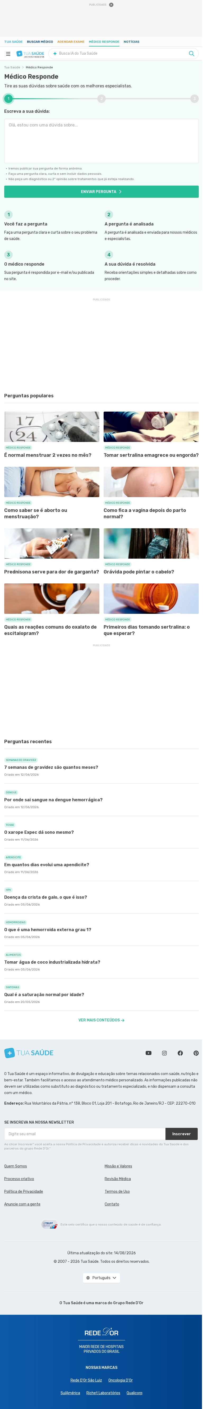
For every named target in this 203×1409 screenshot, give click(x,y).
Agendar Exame (71, 42)
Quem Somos (15, 1166)
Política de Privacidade (23, 1191)
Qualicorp (134, 1393)
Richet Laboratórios (103, 1393)
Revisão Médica (118, 1179)
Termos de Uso (117, 1191)
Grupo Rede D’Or (128, 1303)
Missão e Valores (118, 1166)
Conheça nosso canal (148, 1053)
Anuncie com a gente (22, 1204)
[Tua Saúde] (30, 53)
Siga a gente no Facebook (180, 1053)
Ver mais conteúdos (99, 1020)
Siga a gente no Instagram (164, 1053)
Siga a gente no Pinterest (196, 1053)
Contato (112, 1204)
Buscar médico (40, 42)
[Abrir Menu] (8, 54)
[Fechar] (111, 4)
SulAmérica (70, 1393)
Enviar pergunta (98, 192)
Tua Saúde (13, 42)
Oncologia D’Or (120, 1380)
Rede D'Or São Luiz (86, 1380)
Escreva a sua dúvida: (27, 111)
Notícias (131, 42)
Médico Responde (104, 42)
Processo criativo (19, 1179)
